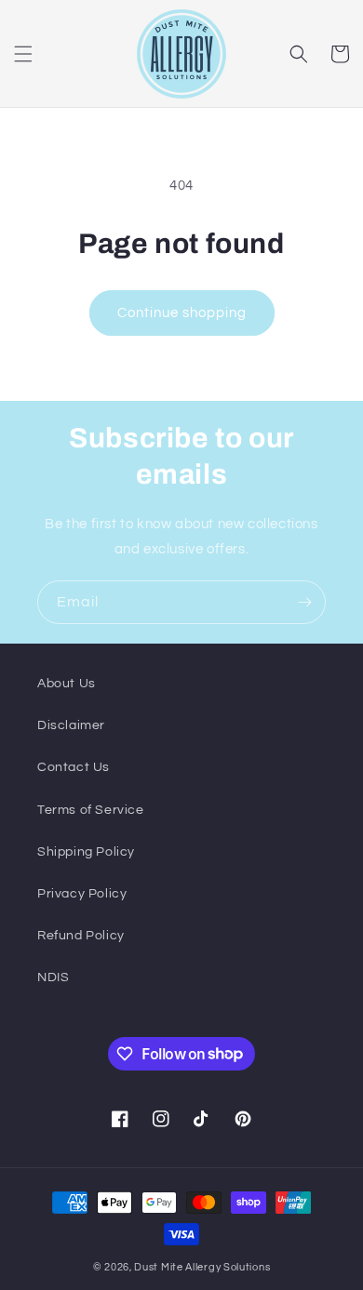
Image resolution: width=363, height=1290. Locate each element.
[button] (23, 53)
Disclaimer (71, 725)
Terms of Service (90, 810)
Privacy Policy (82, 893)
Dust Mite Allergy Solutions (202, 1267)
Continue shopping (182, 313)
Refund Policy (81, 935)
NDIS (53, 977)
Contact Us (73, 767)
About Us (66, 683)
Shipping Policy (86, 851)
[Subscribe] (304, 602)
